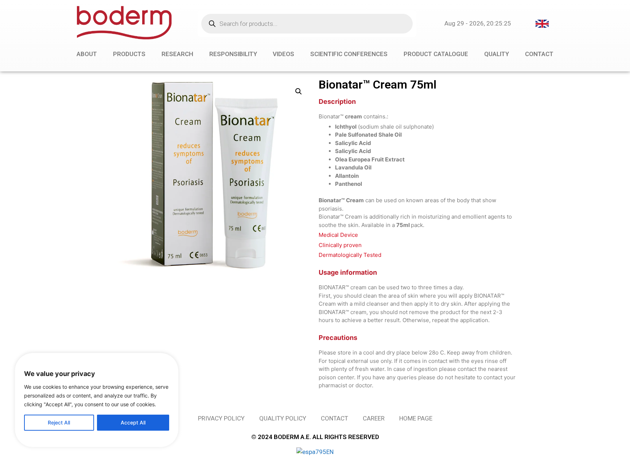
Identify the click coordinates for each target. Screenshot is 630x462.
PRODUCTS (129, 54)
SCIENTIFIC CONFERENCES (349, 54)
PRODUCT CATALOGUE (436, 54)
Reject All (59, 422)
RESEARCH (177, 54)
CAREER (374, 418)
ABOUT (87, 54)
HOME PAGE (415, 418)
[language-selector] (542, 23)
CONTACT (539, 54)
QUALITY (496, 54)
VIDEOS (283, 54)
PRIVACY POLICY (221, 418)
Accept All (133, 422)
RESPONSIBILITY (233, 54)
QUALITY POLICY (282, 418)
